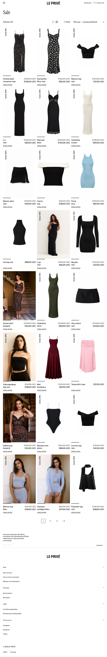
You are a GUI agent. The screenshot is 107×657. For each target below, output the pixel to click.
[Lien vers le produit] (19, 51)
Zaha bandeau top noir (9, 385)
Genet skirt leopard (8, 324)
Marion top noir (76, 80)
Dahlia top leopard (7, 446)
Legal (5, 604)
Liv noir (5, 141)
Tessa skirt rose (78, 384)
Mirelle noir (74, 263)
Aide (4, 567)
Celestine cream (75, 141)
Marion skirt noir (8, 202)
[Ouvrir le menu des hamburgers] (4, 3)
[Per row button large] (53, 21)
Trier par (76, 22)
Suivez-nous (7, 620)
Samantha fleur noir (41, 80)
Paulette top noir (77, 507)
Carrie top (40, 202)
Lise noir (39, 263)
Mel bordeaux (41, 385)
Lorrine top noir (76, 446)
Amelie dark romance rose (9, 80)
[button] (88, 3)
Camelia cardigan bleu (43, 507)
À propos (6, 588)
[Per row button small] (56, 21)
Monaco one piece (42, 446)
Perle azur (73, 202)
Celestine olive (41, 324)
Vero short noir (76, 324)
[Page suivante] (64, 521)
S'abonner (99, 545)
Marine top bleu (8, 507)
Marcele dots (41, 141)
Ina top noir (8, 262)
